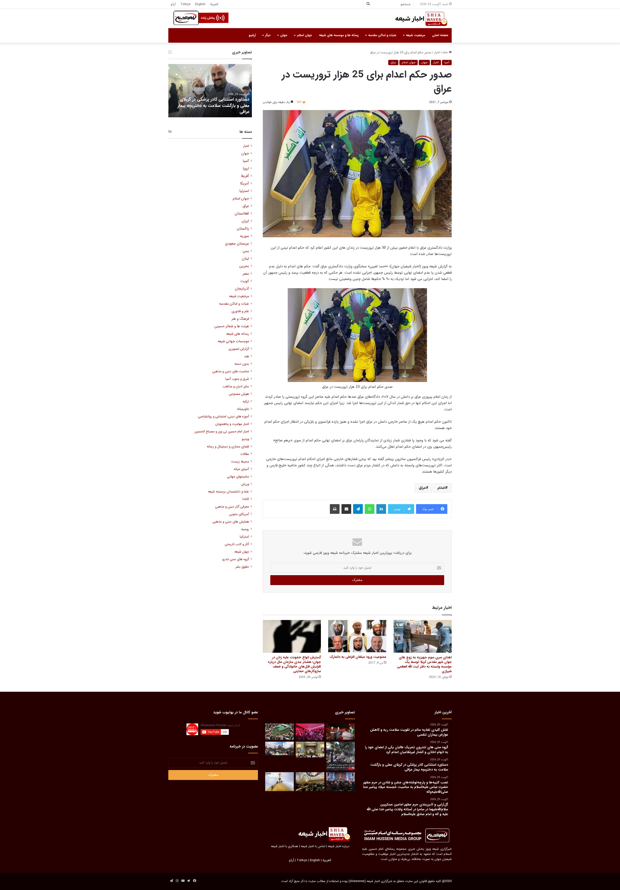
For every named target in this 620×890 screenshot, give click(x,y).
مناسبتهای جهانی (238, 476)
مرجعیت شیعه (415, 35)
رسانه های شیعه (237, 333)
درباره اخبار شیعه (338, 846)
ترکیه (246, 401)
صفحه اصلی (440, 35)
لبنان (245, 258)
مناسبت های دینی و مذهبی (230, 371)
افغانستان (242, 213)
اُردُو (173, 4)
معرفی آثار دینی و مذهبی (232, 506)
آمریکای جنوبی (239, 514)
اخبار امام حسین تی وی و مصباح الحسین (221, 431)
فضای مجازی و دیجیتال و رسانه (228, 446)
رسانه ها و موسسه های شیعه (339, 35)
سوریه (244, 236)
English (200, 4)
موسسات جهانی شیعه (233, 341)
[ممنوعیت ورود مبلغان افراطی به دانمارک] (357, 636)
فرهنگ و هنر (240, 318)
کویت (244, 281)
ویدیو (245, 439)
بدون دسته (241, 363)
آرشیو (252, 35)
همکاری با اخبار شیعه (284, 846)
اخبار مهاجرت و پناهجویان (232, 424)
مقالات (244, 454)
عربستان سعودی (237, 243)
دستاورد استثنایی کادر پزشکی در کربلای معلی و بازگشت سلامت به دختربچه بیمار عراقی (213, 105)
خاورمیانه (243, 409)
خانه (445, 52)
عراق (393, 62)
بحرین (244, 266)
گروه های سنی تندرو (235, 559)
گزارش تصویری (238, 348)
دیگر (268, 35)
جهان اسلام (304, 35)
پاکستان (243, 228)
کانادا (245, 499)
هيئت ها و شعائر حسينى (231, 326)
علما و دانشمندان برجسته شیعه (228, 491)
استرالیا (244, 536)
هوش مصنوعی (239, 394)
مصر (246, 273)
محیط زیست (240, 461)
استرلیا (244, 191)
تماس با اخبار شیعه (313, 846)
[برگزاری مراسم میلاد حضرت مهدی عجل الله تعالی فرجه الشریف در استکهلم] (310, 731)
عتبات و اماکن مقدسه (382, 35)
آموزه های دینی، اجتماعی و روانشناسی (223, 416)
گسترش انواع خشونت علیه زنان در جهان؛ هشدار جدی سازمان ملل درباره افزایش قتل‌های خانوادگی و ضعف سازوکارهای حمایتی (294, 664)
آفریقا (245, 176)
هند (246, 356)
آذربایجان (242, 288)
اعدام (441, 488)
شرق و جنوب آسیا (237, 378)
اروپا (246, 168)
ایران (245, 221)
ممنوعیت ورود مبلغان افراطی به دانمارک (358, 657)
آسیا (446, 62)
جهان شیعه (241, 551)
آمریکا (244, 183)
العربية (214, 4)
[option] (210, 90)
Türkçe (185, 4)
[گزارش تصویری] (340, 756)
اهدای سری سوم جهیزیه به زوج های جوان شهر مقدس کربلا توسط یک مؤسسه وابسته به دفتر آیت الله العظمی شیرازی (424, 664)
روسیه (245, 529)
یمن (246, 251)
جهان (283, 35)
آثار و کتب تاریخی (237, 544)
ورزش (245, 484)
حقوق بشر (242, 566)
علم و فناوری (240, 311)
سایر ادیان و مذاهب (236, 386)
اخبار (437, 52)
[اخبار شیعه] (416, 19)
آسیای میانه (241, 469)
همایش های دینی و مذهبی (230, 521)
